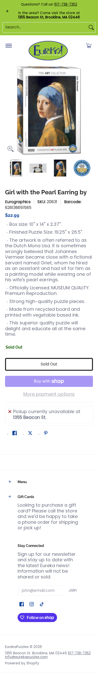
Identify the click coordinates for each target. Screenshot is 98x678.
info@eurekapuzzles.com (26, 657)
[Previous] (8, 110)
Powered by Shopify (22, 663)
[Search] (91, 27)
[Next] (89, 110)
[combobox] (45, 27)
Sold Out (49, 364)
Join (73, 590)
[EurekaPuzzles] (48, 51)
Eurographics (18, 202)
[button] (88, 45)
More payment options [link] (49, 394)
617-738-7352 (65, 4)
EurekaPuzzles (17, 646)
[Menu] (8, 45)
